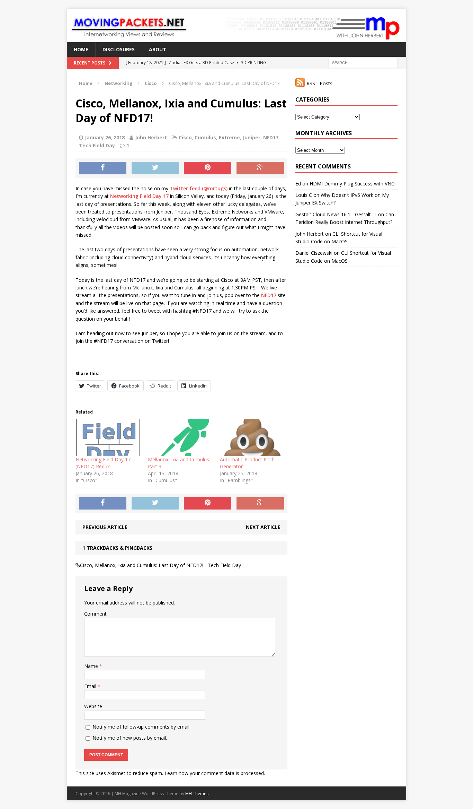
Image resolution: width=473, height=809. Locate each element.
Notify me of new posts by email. (129, 737)
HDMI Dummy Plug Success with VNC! (352, 183)
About (157, 49)
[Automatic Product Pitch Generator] (252, 437)
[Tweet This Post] (155, 168)
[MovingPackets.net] (236, 25)
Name (91, 666)
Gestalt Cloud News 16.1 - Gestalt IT (336, 214)
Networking (119, 83)
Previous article (104, 527)
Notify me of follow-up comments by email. (141, 726)
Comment (95, 613)
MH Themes (196, 794)
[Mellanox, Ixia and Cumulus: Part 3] (180, 437)
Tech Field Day (97, 145)
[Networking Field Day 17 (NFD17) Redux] (108, 437)
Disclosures (118, 49)
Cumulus (205, 137)
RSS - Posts (318, 83)
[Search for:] (363, 62)
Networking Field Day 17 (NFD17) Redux (103, 463)
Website (93, 706)
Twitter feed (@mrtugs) (198, 188)
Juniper (251, 137)
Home (81, 49)
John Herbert (151, 137)
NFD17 (270, 137)
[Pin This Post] (207, 168)
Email (91, 686)
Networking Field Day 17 (139, 196)
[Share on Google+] (260, 168)
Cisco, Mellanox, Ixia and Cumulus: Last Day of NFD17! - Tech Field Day (160, 565)
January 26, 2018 (105, 137)
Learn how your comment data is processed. (214, 773)
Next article (263, 527)
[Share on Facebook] (102, 168)
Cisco (185, 137)
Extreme (229, 137)
